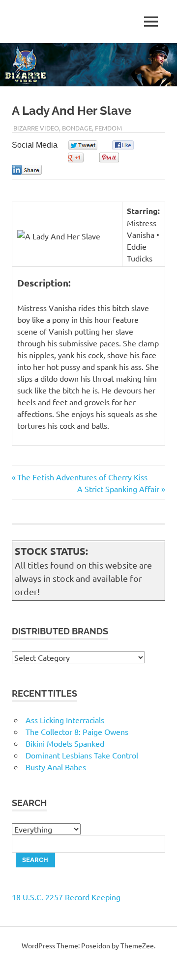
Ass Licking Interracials (65, 720)
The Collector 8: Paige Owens (77, 731)
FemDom (108, 128)
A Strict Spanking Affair (118, 489)
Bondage (77, 128)
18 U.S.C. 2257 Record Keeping (66, 897)
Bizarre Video (36, 128)
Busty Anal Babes (56, 767)
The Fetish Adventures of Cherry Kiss (82, 477)
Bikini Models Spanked (65, 743)
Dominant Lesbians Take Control (82, 755)
